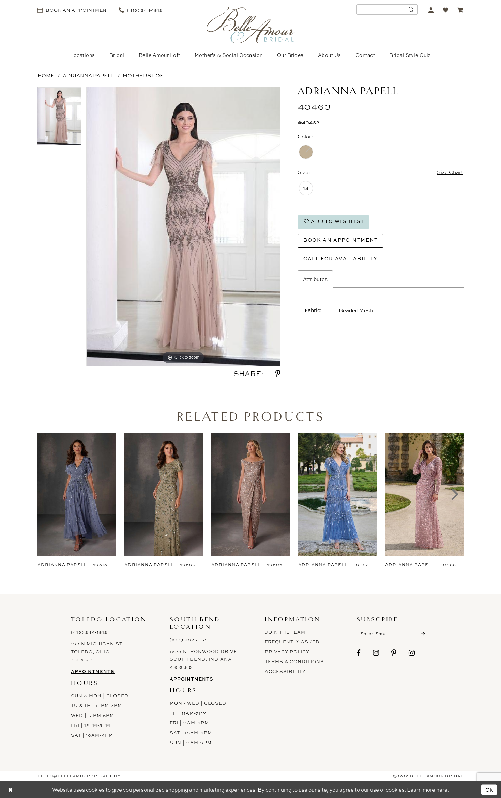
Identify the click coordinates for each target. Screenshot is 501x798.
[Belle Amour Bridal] (251, 25)
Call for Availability (340, 258)
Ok (489, 789)
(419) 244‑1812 (89, 632)
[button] (431, 9)
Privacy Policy (287, 652)
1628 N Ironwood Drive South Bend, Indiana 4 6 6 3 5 (203, 659)
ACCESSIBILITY (285, 671)
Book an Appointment (340, 240)
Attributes (315, 279)
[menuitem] (74, 9)
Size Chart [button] (450, 172)
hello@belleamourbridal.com (79, 775)
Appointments (93, 671)
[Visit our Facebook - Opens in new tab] (358, 652)
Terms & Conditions (294, 661)
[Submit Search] (411, 9)
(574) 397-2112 (188, 639)
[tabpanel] (59, 118)
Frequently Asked (292, 642)
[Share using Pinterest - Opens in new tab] (277, 373)
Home (46, 75)
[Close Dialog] (10, 790)
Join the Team (285, 632)
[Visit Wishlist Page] (445, 9)
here (441, 789)
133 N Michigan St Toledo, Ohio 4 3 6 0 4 (96, 652)
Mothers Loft (145, 75)
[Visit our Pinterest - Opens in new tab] (394, 652)
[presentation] (76, 494)
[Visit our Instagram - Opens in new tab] (376, 652)
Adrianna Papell (89, 75)
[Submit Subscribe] (423, 633)
